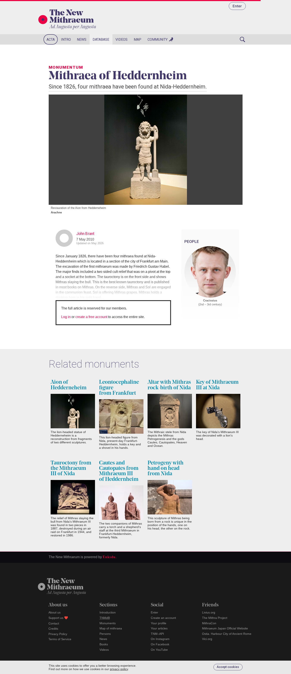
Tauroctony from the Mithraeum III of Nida (71, 468)
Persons (105, 633)
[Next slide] (234, 150)
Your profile (158, 623)
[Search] (242, 39)
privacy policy (119, 669)
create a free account (91, 317)
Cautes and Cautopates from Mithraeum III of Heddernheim (118, 471)
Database (101, 39)
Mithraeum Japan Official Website (225, 628)
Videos (121, 39)
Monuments (108, 623)
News (81, 39)
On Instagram (160, 639)
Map (137, 39)
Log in (66, 317)
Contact (53, 623)
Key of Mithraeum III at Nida (217, 385)
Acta (51, 39)
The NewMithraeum (65, 584)
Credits (53, 628)
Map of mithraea (111, 628)
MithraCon (209, 623)
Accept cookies (228, 667)
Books (104, 644)
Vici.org (207, 639)
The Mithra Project (214, 618)
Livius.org (208, 612)
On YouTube (159, 649)
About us (54, 612)
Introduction (108, 612)
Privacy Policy (57, 634)
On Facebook (160, 644)
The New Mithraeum (72, 17)
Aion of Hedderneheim (69, 385)
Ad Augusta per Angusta (73, 27)
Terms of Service (59, 639)
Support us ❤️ (58, 618)
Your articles (159, 628)
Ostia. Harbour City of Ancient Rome (226, 633)
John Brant (85, 233)
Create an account (163, 618)
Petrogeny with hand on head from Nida (166, 468)
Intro (66, 39)
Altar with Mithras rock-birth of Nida (169, 385)
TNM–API (157, 633)
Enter (237, 6)
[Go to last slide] (57, 150)
